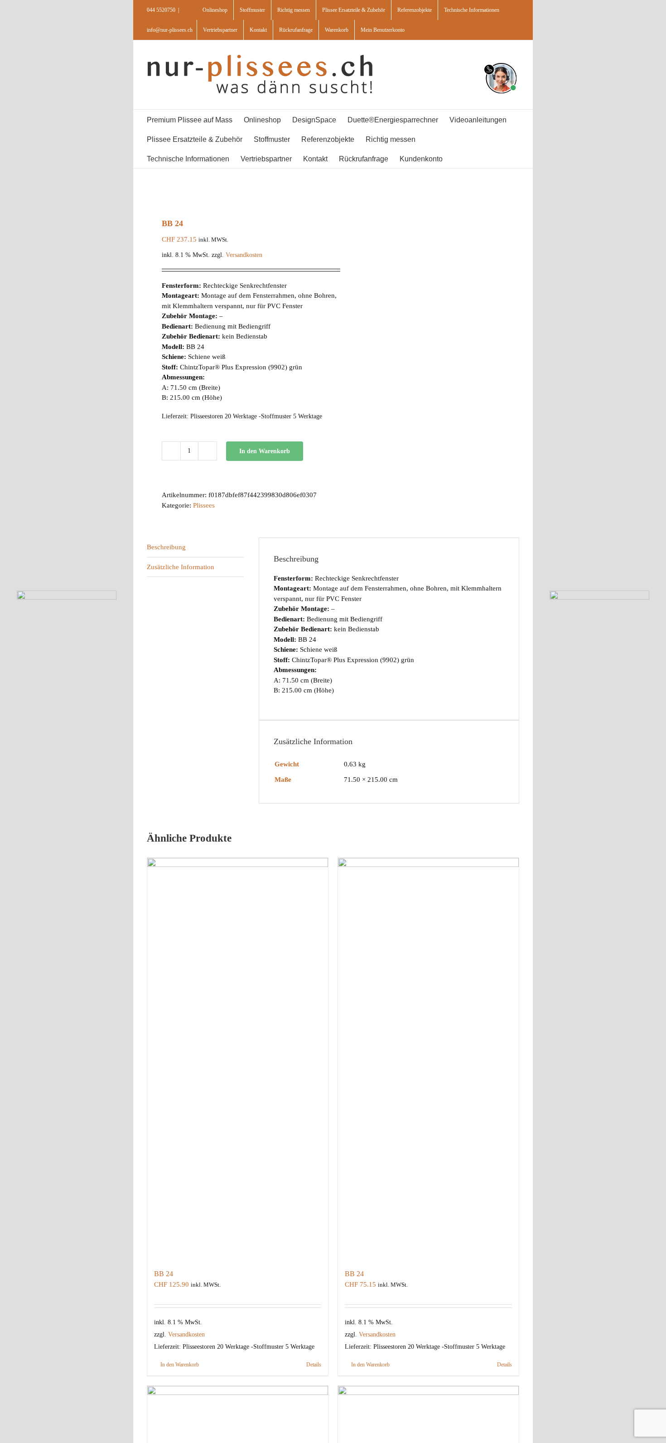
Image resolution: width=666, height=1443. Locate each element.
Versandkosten (244, 255)
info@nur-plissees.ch (170, 30)
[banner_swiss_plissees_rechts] (600, 593)
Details (313, 1364)
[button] (477, 158)
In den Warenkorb (264, 451)
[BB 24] (237, 1058)
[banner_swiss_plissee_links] (67, 593)
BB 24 (163, 1274)
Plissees (204, 505)
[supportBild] (501, 61)
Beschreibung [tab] (166, 547)
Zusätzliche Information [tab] (180, 567)
